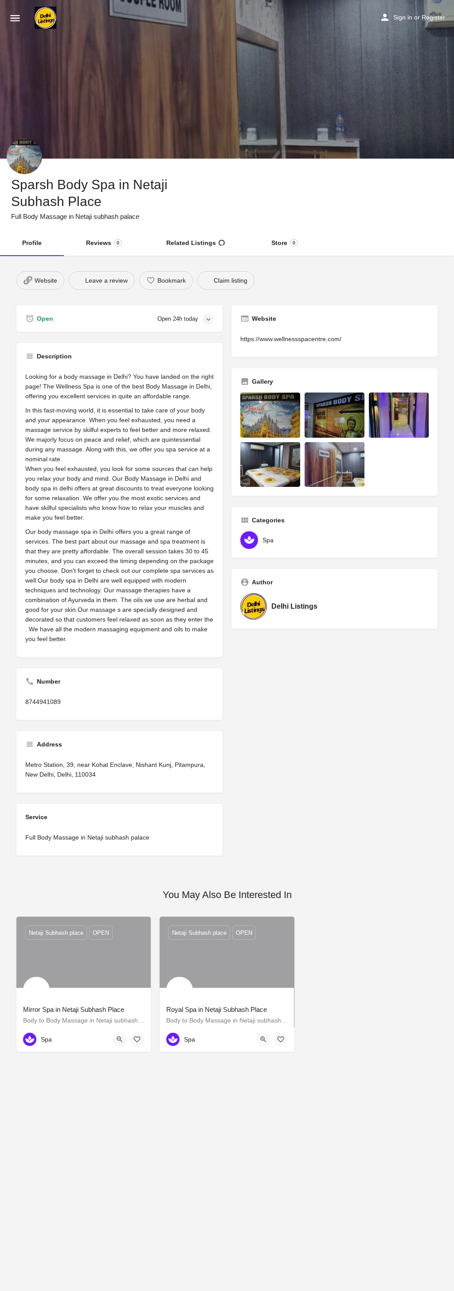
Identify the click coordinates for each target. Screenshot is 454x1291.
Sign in (402, 17)
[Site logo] (47, 18)
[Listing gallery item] (270, 415)
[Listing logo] (24, 156)
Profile (32, 242)
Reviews (102, 242)
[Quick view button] (120, 1039)
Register (433, 17)
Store (283, 242)
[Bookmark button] (137, 1039)
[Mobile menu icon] (15, 18)
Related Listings (191, 242)
